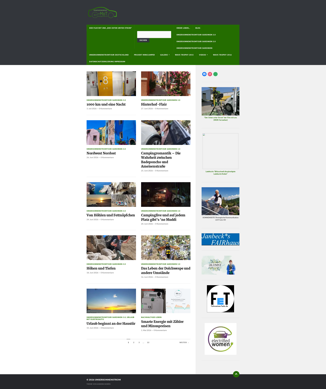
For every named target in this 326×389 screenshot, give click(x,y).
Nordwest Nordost (101, 153)
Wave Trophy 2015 (184, 55)
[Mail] (215, 74)
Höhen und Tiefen (101, 268)
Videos (202, 55)
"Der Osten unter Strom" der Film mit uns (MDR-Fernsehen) (220, 118)
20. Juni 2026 (147, 224)
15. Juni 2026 (92, 328)
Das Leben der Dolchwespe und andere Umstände (165, 270)
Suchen (143, 40)
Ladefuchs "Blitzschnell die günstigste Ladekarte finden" (220, 172)
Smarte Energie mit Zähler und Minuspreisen (162, 324)
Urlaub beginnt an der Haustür (111, 324)
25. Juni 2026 (147, 170)
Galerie (164, 55)
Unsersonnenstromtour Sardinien (194, 48)
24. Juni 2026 (92, 219)
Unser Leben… (183, 28)
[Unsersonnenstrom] (163, 12)
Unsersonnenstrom (108, 379)
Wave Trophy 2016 (222, 55)
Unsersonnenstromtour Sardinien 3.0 (196, 35)
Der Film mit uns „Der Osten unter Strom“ (110, 28)
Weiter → (184, 342)
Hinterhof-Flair (154, 104)
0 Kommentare (105, 108)
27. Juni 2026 (147, 108)
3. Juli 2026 (92, 108)
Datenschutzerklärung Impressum (107, 62)
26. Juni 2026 (92, 157)
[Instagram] (210, 74)
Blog (197, 28)
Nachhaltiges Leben (151, 317)
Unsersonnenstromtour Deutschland (109, 55)
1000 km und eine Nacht (106, 104)
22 (148, 342)
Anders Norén (104, 384)
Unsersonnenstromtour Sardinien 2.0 (196, 41)
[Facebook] (204, 74)
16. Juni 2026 (147, 277)
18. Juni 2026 (92, 272)
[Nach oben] (236, 374)
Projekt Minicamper (144, 55)
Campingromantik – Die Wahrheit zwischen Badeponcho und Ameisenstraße (161, 159)
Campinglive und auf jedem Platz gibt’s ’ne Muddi (163, 217)
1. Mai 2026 (146, 330)
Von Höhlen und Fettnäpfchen (111, 215)
